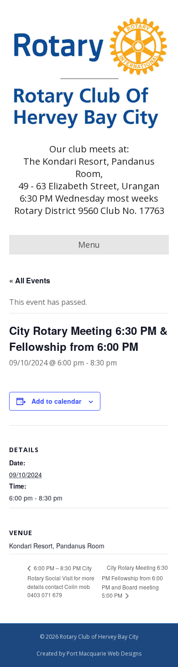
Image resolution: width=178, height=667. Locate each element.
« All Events (29, 280)
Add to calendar (56, 401)
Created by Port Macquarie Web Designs (89, 653)
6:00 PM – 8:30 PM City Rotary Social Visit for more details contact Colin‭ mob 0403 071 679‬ (60, 581)
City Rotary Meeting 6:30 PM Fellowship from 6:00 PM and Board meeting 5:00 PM (135, 581)
